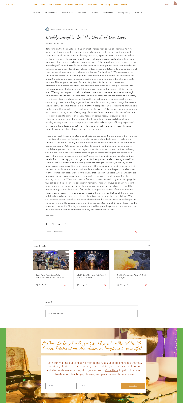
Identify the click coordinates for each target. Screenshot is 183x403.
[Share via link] (65, 224)
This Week (82, 12)
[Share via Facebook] (46, 224)
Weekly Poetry (124, 12)
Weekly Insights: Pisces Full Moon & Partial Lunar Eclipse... (91, 276)
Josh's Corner (67, 12)
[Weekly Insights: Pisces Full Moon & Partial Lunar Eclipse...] (92, 260)
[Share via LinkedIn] (59, 224)
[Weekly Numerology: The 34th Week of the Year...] (132, 260)
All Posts (36, 12)
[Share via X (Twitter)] (53, 224)
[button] (55, 4)
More (137, 12)
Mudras (95, 12)
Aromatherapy (51, 12)
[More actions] (136, 29)
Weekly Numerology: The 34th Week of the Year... (131, 276)
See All (147, 245)
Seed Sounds (108, 12)
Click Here (111, 370)
